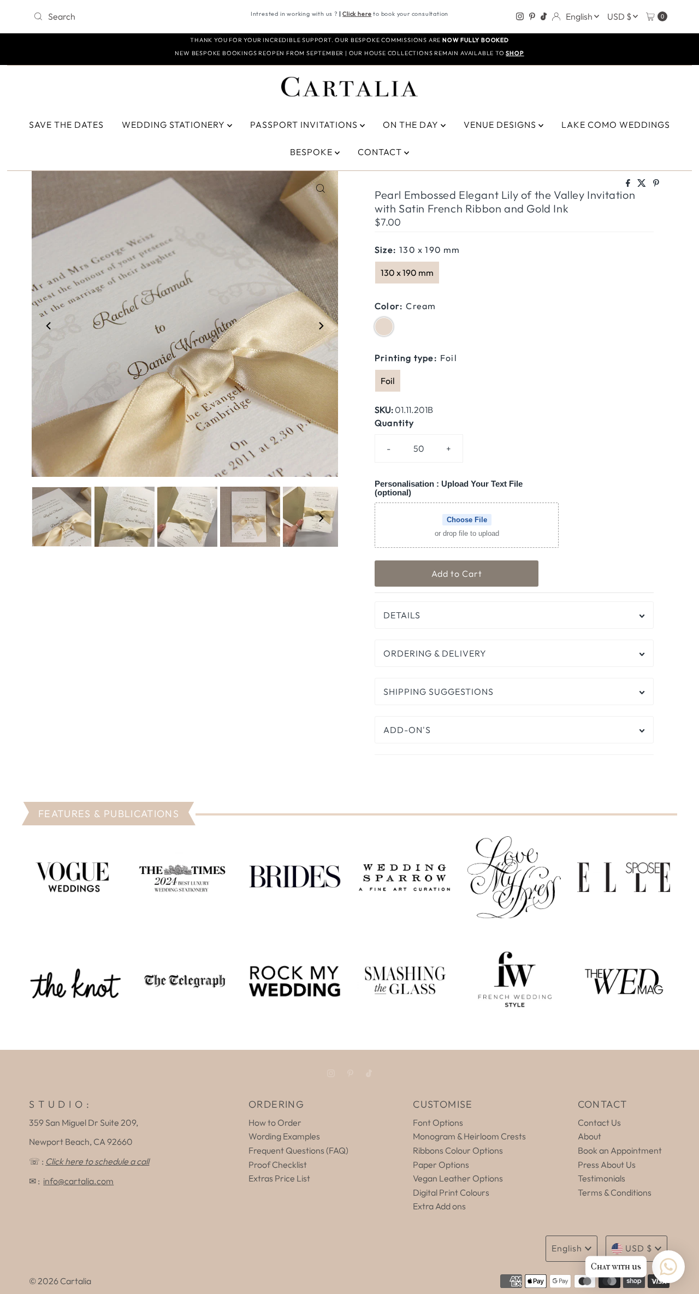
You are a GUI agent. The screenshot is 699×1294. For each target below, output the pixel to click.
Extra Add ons (439, 1206)
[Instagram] (520, 16)
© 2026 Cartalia (60, 1280)
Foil (388, 380)
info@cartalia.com (78, 1180)
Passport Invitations (305, 124)
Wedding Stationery (174, 124)
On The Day (412, 124)
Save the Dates (66, 124)
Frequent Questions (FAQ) (298, 1150)
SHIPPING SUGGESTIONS (438, 691)
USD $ (620, 16)
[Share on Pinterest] (656, 183)
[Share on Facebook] (629, 183)
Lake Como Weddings (615, 124)
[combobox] (132, 16)
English (580, 16)
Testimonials (601, 1178)
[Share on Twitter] (642, 183)
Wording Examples (284, 1136)
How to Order (274, 1122)
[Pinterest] (532, 16)
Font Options (438, 1122)
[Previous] (49, 326)
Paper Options (441, 1164)
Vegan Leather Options (458, 1178)
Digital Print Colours (451, 1192)
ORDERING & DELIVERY (435, 653)
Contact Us (599, 1122)
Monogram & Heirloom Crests (469, 1136)
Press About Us (607, 1164)
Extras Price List (279, 1178)
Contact (381, 151)
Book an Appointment (620, 1150)
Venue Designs (501, 124)
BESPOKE (312, 151)
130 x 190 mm (407, 272)
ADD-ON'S (407, 729)
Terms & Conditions (614, 1192)
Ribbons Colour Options (458, 1150)
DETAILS (401, 615)
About (589, 1136)
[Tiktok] (544, 16)
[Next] (321, 326)
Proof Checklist (277, 1164)
